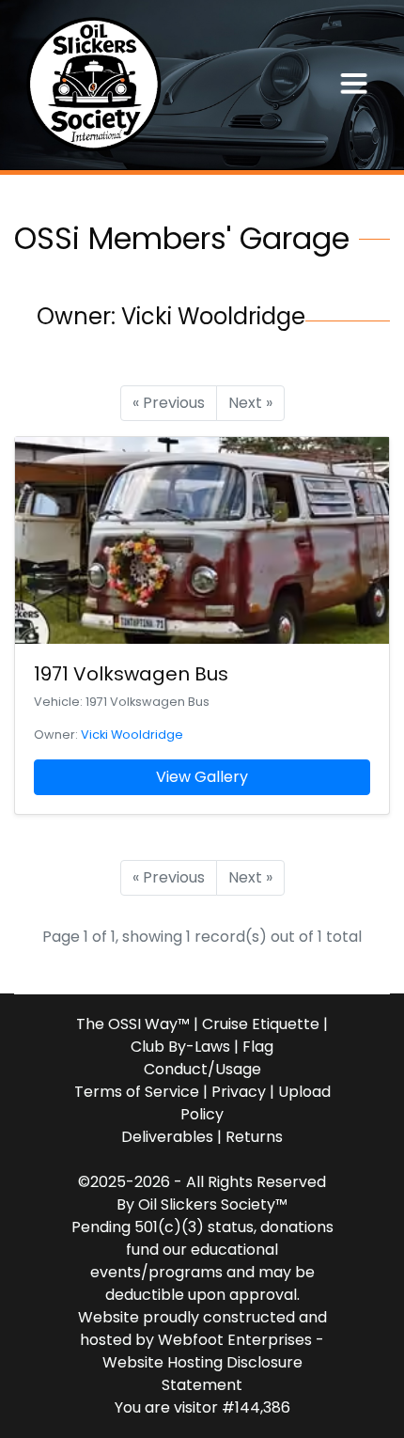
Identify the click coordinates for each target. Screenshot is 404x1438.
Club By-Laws (180, 1046)
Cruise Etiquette (260, 1024)
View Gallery (202, 777)
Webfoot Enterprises (235, 1340)
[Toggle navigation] (354, 84)
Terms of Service (136, 1091)
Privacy (238, 1091)
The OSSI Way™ (133, 1024)
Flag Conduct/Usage (209, 1058)
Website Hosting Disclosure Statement (202, 1374)
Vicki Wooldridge (132, 734)
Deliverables (167, 1137)
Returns (254, 1137)
